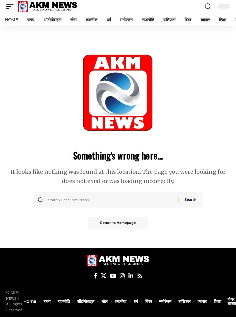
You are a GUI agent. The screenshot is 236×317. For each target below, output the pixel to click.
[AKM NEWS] (48, 6)
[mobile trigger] (11, 6)
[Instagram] (122, 276)
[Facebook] (95, 276)
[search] (208, 6)
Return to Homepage (118, 223)
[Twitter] (103, 276)
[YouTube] (113, 276)
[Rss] (140, 276)
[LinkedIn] (131, 276)
